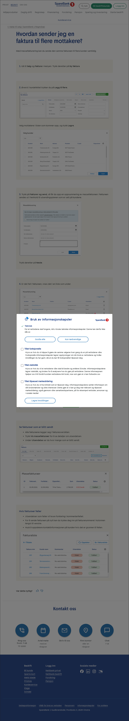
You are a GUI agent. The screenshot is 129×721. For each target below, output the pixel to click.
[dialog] (64, 360)
